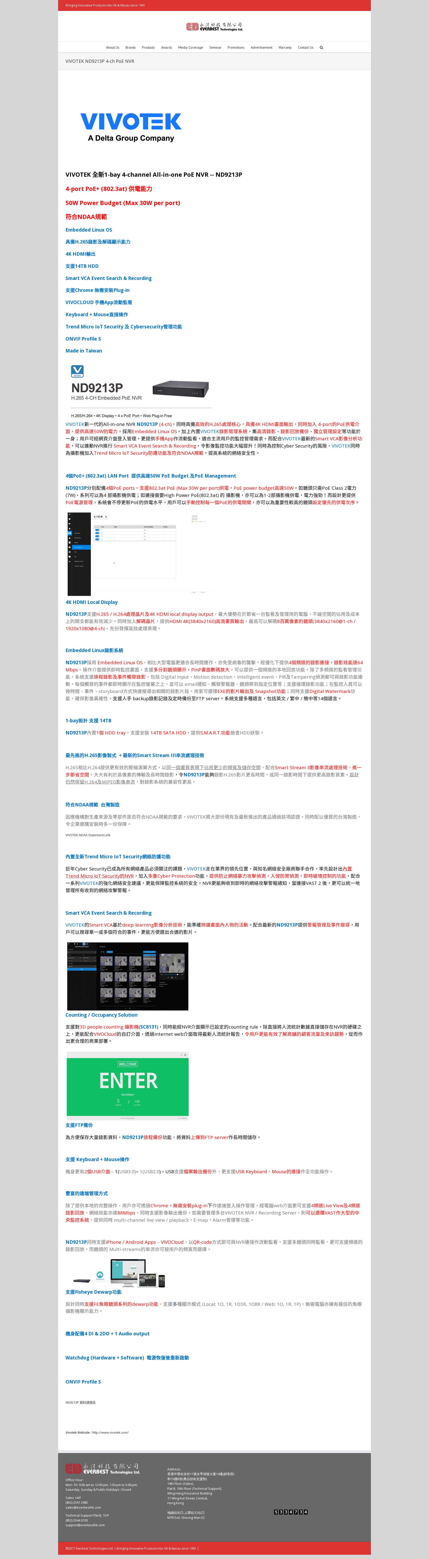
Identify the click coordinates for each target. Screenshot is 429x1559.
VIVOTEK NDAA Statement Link (88, 835)
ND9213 (81, 1402)
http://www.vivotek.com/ (110, 1432)
